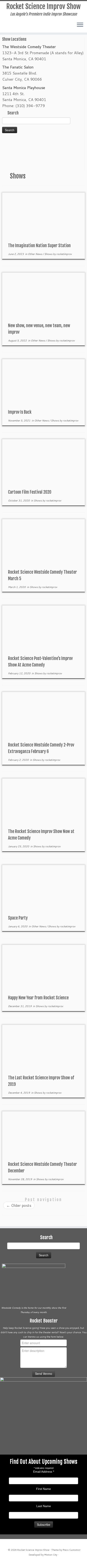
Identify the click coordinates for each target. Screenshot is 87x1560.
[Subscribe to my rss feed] (17, 27)
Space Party (18, 918)
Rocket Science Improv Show (43, 6)
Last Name (43, 1506)
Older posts (18, 1205)
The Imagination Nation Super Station (39, 245)
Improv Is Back (19, 412)
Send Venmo (43, 1373)
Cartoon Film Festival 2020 (29, 492)
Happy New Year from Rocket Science (38, 997)
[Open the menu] (80, 25)
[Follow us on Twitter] (9, 27)
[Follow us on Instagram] (13, 27)
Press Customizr (71, 1550)
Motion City (50, 1554)
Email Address (43, 1471)
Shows (48, 254)
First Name (43, 1488)
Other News (35, 254)
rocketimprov (64, 254)
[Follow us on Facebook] (5, 27)
